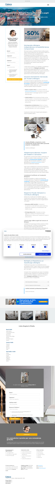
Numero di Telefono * (14, 407)
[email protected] (29, 257)
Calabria (8, 358)
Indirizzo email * (13, 402)
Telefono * (9, 60)
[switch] (21, 247)
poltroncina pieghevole (30, 91)
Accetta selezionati (27, 254)
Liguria (7, 340)
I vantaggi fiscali (9, 452)
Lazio (7, 349)
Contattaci (27, 434)
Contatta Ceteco (41, 454)
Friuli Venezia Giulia (10, 332)
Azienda (39, 455)
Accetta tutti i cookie (43, 254)
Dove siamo (8, 483)
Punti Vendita (40, 453)
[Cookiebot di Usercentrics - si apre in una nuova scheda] (46, 231)
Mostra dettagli (45, 250)
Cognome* (9, 55)
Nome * (11, 392)
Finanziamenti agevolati (11, 454)
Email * (8, 65)
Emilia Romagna (9, 338)
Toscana (8, 344)
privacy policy (26, 411)
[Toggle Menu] (48, 4)
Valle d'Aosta (8, 331)
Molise (7, 353)
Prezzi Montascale (10, 455)
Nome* (8, 51)
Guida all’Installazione (26, 458)
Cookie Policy (8, 481)
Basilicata (8, 357)
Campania (8, 354)
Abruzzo (8, 348)
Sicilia (7, 360)
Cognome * (12, 397)
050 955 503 (39, 451)
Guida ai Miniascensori (26, 451)
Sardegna (8, 359)
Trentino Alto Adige (10, 336)
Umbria (7, 345)
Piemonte (8, 335)
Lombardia (8, 333)
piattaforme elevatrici (36, 162)
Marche (7, 346)
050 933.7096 (27, 1)
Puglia (7, 355)
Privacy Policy (8, 480)
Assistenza (39, 457)
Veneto (7, 337)
